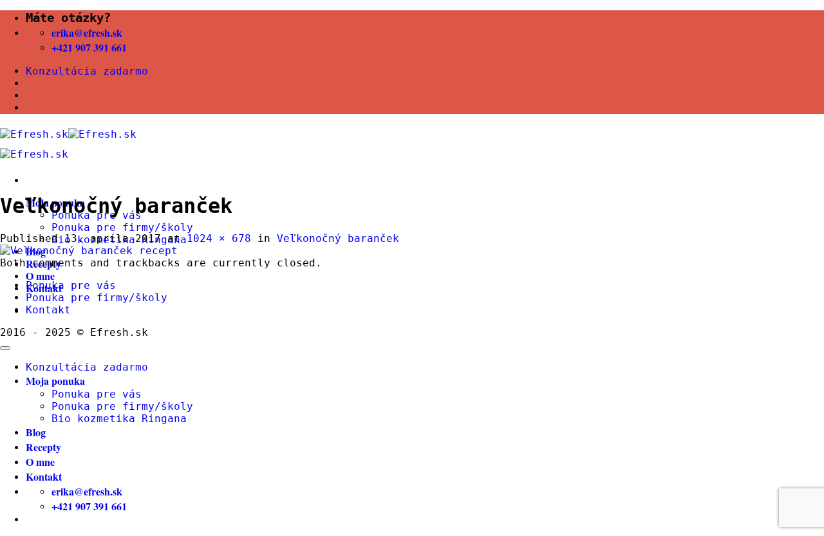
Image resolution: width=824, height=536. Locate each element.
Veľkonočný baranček (338, 238)
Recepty (43, 446)
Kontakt (48, 310)
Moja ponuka (55, 380)
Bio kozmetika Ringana (119, 418)
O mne (40, 275)
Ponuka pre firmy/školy (122, 227)
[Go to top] (5, 348)
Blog (36, 432)
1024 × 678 (219, 238)
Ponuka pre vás (71, 285)
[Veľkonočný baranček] (89, 251)
